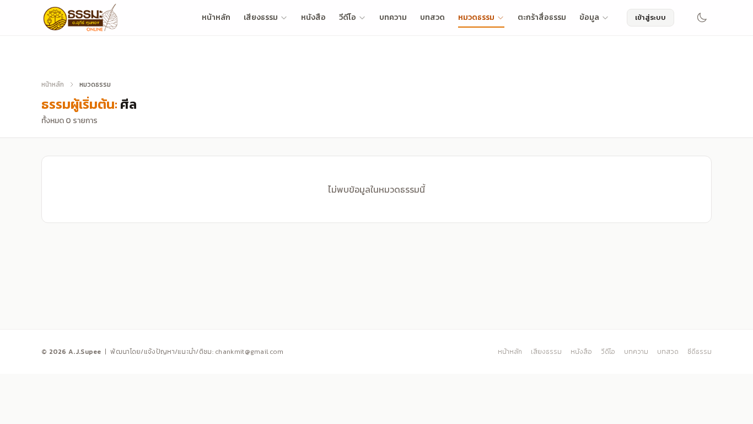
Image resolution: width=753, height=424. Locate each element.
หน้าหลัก (216, 17)
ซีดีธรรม (699, 351)
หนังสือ (313, 17)
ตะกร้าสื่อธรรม (542, 17)
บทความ (393, 17)
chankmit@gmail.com (249, 352)
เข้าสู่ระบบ (650, 17)
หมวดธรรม (476, 17)
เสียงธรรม (261, 17)
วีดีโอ (347, 17)
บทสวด (432, 17)
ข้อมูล (589, 17)
